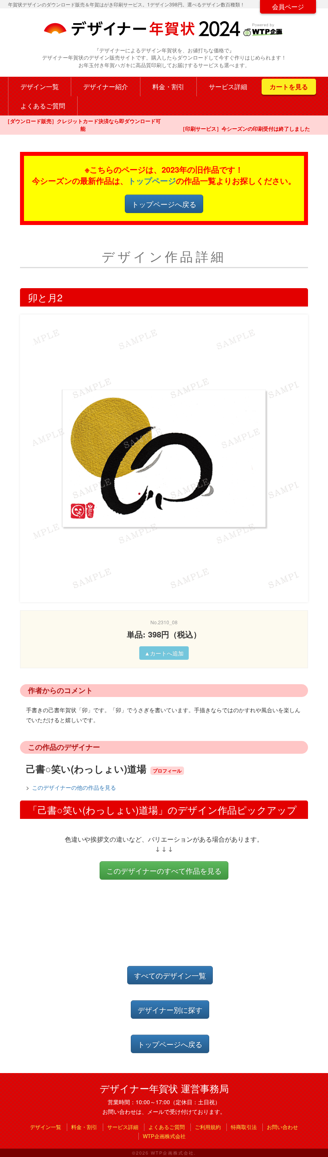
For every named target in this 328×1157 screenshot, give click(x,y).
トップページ (152, 180)
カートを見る (289, 86)
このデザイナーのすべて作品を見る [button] (164, 870)
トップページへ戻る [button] (164, 204)
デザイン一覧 (39, 86)
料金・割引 (168, 86)
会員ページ (288, 6)
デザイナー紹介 (105, 86)
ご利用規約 (208, 1127)
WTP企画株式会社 (164, 1136)
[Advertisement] (165, 930)
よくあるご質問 (42, 105)
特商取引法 (244, 1127)
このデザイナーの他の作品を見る (74, 787)
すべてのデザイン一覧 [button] (170, 975)
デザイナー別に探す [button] (170, 1009)
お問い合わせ (282, 1127)
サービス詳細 (228, 86)
